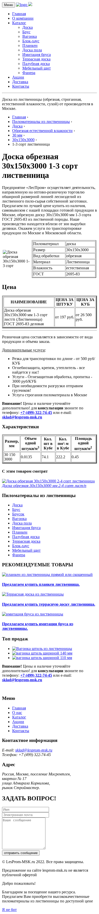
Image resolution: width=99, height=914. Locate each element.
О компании (23, 18)
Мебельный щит (36, 68)
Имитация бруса (36, 54)
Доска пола (32, 50)
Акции (18, 77)
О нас (17, 712)
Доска (27, 27)
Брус (26, 32)
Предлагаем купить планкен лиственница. (41, 584)
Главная (19, 14)
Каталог (19, 23)
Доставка (20, 82)
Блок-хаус (30, 41)
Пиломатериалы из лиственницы (41, 121)
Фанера (28, 73)
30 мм (17, 135)
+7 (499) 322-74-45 (36, 412)
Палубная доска (36, 63)
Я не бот (9, 909)
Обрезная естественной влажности (42, 130)
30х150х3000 (23, 140)
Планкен (30, 45)
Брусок (18, 514)
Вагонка (29, 36)
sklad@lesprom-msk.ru (22, 417)
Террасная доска (36, 59)
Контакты (20, 86)
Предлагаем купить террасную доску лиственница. (48, 604)
